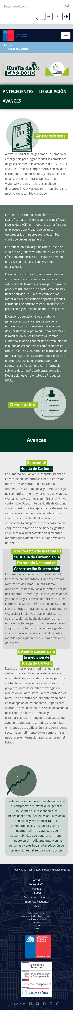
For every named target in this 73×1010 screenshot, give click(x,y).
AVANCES (12, 101)
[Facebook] (44, 1004)
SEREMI (36, 926)
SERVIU (36, 929)
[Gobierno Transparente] (36, 983)
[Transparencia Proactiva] (36, 966)
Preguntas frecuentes (37, 901)
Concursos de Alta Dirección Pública (36, 916)
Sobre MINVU (36, 884)
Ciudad (36, 893)
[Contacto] (30, 1004)
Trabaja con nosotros (36, 913)
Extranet (36, 923)
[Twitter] (37, 1004)
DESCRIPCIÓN (52, 92)
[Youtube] (51, 1004)
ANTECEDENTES (18, 92)
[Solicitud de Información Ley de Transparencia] (36, 975)
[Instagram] (57, 1004)
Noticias (36, 906)
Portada (8, 45)
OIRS (37, 932)
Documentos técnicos (36, 897)
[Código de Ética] (36, 992)
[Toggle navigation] (65, 35)
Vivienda (36, 889)
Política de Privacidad (36, 919)
